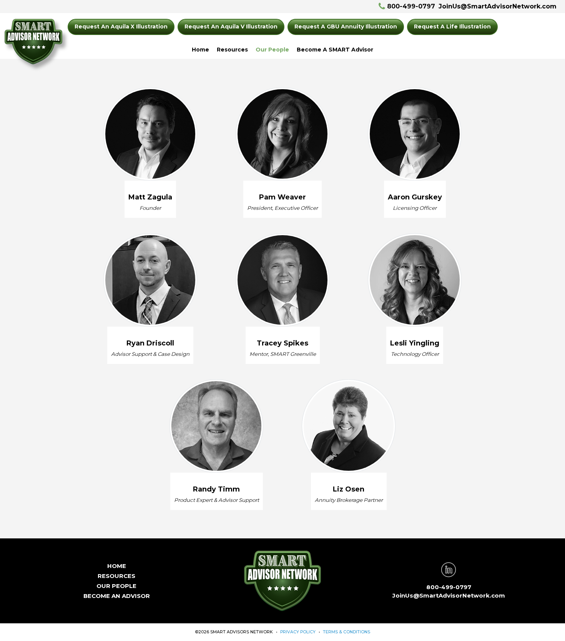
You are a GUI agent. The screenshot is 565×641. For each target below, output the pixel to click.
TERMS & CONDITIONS (346, 631)
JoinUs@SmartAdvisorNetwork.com (498, 6)
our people (116, 586)
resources (116, 576)
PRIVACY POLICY (298, 631)
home (116, 566)
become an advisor (116, 595)
